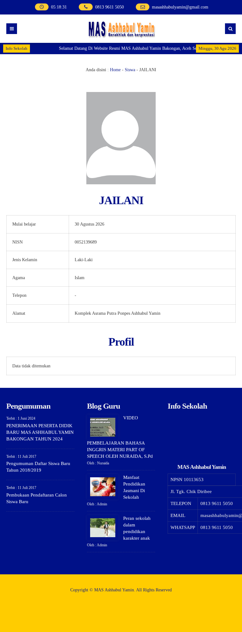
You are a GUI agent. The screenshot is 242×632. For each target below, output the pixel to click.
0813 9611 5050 (109, 7)
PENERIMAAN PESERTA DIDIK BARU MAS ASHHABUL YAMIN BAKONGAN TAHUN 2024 (40, 432)
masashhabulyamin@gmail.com (180, 7)
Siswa (130, 69)
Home (115, 69)
